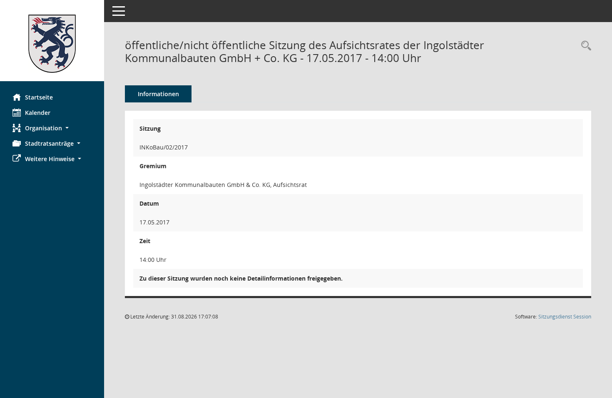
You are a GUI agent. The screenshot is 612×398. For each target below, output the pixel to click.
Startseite (39, 97)
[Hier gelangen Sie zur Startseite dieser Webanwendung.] (52, 44)
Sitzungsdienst (564, 316)
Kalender (37, 113)
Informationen (158, 94)
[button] (52, 128)
